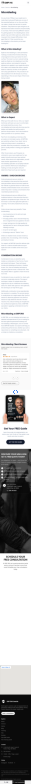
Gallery (3, 726)
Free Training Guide (6, 739)
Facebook (10, 763)
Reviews (3, 735)
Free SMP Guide (5, 737)
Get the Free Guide (15, 442)
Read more (17, 371)
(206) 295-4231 (13, 490)
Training (3, 730)
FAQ (2, 733)
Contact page (6, 756)
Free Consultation (19, 782)
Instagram (4, 763)
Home (2, 7)
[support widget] (27, 780)
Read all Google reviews (10, 383)
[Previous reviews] (13, 377)
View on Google (24, 371)
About (2, 721)
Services (7, 7)
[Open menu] (28, 2)
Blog (2, 728)
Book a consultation (8, 713)
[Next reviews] (17, 377)
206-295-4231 (7, 751)
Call (7, 782)
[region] (15, 365)
